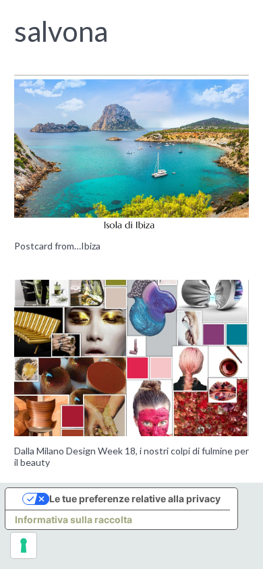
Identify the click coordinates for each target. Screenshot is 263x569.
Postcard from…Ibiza (57, 245)
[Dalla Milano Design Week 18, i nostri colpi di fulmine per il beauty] (131, 358)
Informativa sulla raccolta (73, 519)
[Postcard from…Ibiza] (131, 153)
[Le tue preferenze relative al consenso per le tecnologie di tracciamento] (23, 545)
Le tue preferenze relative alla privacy (135, 498)
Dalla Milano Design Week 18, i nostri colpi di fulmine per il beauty (131, 456)
